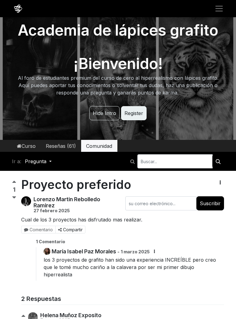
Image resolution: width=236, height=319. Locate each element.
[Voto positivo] (14, 183)
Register (133, 113)
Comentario (41, 229)
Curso (29, 146)
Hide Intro (104, 113)
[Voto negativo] (14, 198)
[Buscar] (218, 161)
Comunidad (99, 146)
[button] (220, 182)
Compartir (73, 229)
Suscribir (210, 203)
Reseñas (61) (61, 146)
